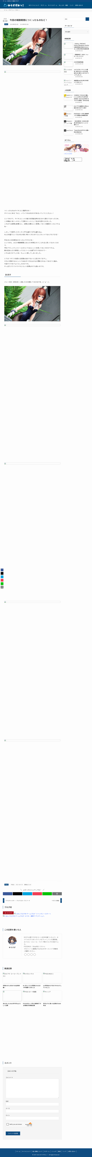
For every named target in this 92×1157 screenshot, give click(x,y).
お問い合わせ (72, 1151)
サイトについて (26, 1151)
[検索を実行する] (87, 19)
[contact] (85, 1)
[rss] (83, 1)
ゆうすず (12, 947)
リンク (64, 1151)
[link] (25, 954)
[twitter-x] (76, 1)
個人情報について (37, 1151)
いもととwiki (68, 153)
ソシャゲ (53, 1151)
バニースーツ (19, 884)
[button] (7, 893)
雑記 (59, 1151)
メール (8, 1108)
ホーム (18, 1151)
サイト (8, 1115)
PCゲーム (47, 1151)
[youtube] (78, 1)
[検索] (88, 1)
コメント (9, 1077)
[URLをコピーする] (57, 893)
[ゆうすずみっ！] (13, 5)
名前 (7, 1101)
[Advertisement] (32, 1035)
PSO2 (6, 24)
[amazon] (81, 1)
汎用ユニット (27, 884)
